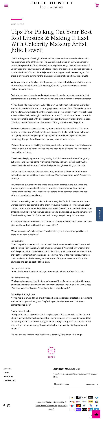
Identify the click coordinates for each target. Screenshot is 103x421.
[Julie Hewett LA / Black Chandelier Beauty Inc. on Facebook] (4, 405)
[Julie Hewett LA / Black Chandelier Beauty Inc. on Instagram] (8, 405)
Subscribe (90, 384)
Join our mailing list (66, 369)
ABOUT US (8, 377)
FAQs (6, 373)
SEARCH (7, 369)
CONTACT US (10, 381)
